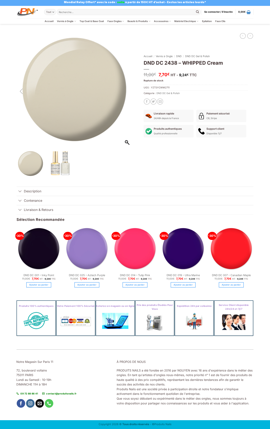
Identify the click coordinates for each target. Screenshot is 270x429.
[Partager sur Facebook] (147, 101)
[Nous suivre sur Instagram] (30, 403)
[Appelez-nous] (49, 403)
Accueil (49, 21)
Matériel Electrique (185, 21)
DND (179, 56)
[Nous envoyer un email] (39, 403)
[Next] (253, 260)
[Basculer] (20, 192)
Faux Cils (220, 21)
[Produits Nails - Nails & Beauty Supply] (28, 12)
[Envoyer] (197, 12)
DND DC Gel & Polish (197, 56)
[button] (218, 12)
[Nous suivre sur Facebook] (21, 403)
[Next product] (243, 36)
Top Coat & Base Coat (92, 21)
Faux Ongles (114, 21)
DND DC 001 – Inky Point (39, 275)
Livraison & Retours (38, 210)
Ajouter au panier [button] (38, 284)
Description (32, 191)
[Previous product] (250, 36)
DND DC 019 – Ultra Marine (183, 275)
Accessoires (161, 21)
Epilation (207, 21)
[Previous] (16, 260)
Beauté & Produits (137, 21)
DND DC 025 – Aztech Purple (87, 275)
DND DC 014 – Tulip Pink (135, 275)
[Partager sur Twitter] (153, 101)
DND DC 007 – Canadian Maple (231, 275)
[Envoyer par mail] (160, 101)
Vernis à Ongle (65, 21)
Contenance (33, 200)
